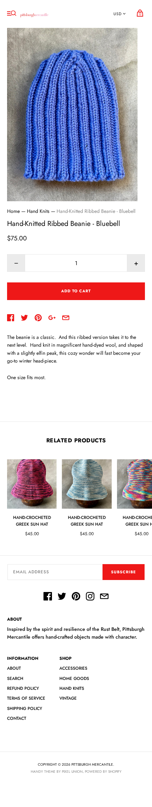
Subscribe (123, 572)
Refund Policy (23, 688)
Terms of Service (26, 698)
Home (13, 211)
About (14, 668)
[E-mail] (104, 597)
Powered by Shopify (103, 771)
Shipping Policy (24, 708)
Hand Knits (38, 211)
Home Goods (74, 678)
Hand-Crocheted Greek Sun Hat (32, 520)
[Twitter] (62, 597)
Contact (16, 718)
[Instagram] (90, 597)
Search (15, 678)
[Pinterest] (76, 597)
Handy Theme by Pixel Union (57, 771)
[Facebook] (47, 597)
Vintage (68, 698)
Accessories (73, 668)
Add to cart (76, 291)
